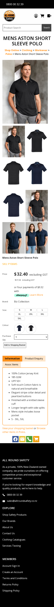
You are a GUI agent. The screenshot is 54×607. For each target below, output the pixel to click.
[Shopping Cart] (42, 16)
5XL (19, 318)
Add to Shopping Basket (14, 345)
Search (47, 28)
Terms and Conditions (14, 578)
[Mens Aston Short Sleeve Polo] (25, 122)
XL (19, 314)
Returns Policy (10, 584)
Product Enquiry (34, 358)
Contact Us (8, 533)
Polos (9, 54)
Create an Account (12, 572)
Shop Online (12, 50)
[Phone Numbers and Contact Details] (29, 440)
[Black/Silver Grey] (31, 328)
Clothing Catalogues (13, 539)
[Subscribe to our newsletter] (22, 440)
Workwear (41, 50)
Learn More (36, 294)
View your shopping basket (17, 428)
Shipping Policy (11, 590)
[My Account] (36, 16)
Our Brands (8, 521)
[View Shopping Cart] (36, 440)
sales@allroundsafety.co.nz (22, 501)
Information (12, 358)
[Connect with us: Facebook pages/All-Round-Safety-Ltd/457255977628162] (15, 440)
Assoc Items (11, 364)
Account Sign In (11, 565)
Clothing (27, 50)
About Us (7, 527)
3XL (42, 314)
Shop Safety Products (14, 514)
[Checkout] (49, 16)
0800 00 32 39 (14, 494)
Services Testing (11, 545)
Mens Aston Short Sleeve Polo (32, 54)
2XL (31, 314)
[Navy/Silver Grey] (19, 328)
